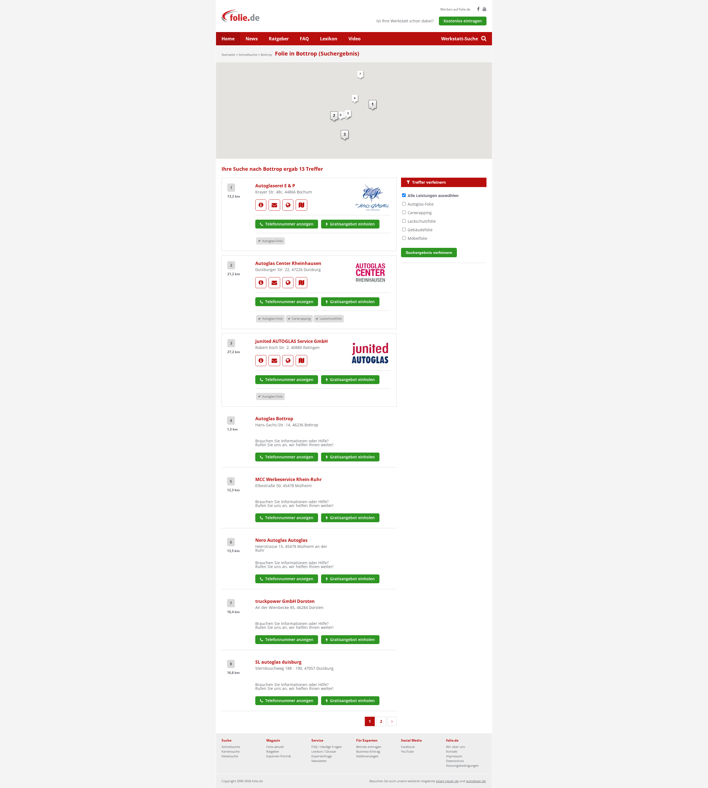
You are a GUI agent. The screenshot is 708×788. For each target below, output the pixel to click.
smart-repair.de (447, 781)
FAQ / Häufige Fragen (326, 747)
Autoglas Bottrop (274, 419)
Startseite (228, 54)
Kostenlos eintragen (463, 20)
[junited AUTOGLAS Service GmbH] (260, 360)
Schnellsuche (248, 54)
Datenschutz (455, 761)
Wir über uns (455, 747)
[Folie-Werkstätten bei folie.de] (255, 15)
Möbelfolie (417, 238)
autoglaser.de (476, 781)
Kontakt (451, 751)
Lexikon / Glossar (323, 751)
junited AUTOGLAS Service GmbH (291, 341)
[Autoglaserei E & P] (260, 205)
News (252, 39)
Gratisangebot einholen (352, 224)
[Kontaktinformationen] (274, 205)
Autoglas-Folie (421, 204)
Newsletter (319, 761)
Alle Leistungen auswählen (433, 195)
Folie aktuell (275, 747)
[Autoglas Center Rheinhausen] (260, 282)
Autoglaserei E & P (275, 186)
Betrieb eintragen (368, 747)
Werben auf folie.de (455, 9)
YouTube (407, 751)
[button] (373, 105)
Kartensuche (231, 751)
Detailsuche (230, 756)
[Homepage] (287, 205)
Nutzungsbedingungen (462, 765)
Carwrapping (420, 212)
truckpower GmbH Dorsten (285, 601)
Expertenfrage (321, 756)
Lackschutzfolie (422, 221)
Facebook (408, 747)
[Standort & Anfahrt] (301, 205)
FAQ (304, 39)
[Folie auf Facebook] (478, 9)
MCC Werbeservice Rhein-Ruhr (288, 479)
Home (228, 39)
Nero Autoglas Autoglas (281, 540)
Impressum (454, 756)
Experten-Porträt (278, 756)
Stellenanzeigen (367, 756)
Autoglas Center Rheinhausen (288, 263)
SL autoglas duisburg (278, 662)
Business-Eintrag (368, 751)
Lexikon (328, 39)
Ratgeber (279, 39)
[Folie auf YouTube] (484, 9)
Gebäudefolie (420, 229)
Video (354, 39)
